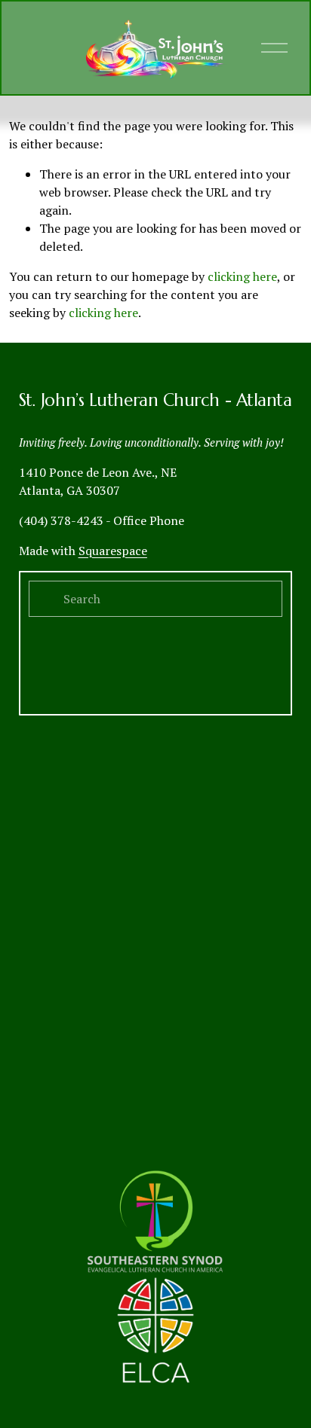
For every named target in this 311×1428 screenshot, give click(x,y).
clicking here (242, 276)
